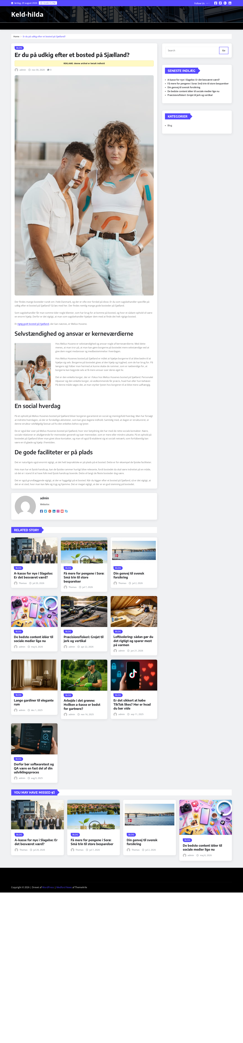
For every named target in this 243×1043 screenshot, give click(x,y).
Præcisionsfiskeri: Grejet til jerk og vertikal (84, 639)
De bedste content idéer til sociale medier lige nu (33, 639)
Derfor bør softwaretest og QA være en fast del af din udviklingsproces (34, 768)
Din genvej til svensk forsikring (183, 87)
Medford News (64, 887)
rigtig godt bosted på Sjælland (33, 323)
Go (223, 50)
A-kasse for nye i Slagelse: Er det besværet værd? (33, 575)
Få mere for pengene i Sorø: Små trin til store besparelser (84, 577)
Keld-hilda (27, 14)
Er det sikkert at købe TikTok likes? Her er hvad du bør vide (132, 704)
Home (16, 36)
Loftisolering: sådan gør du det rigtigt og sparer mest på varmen (133, 641)
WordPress (48, 887)
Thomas (23, 583)
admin (23, 69)
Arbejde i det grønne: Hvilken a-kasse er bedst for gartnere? (82, 704)
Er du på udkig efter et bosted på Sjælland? (44, 36)
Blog (169, 125)
